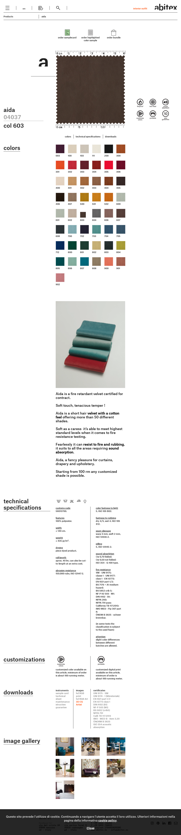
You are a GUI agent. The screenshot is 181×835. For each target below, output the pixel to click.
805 (58, 268)
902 (58, 284)
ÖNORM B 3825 (101, 721)
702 (82, 236)
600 (118, 203)
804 (118, 252)
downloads (110, 136)
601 (57, 220)
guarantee (61, 707)
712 (57, 252)
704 (106, 236)
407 (70, 203)
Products (8, 16)
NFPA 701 (98, 713)
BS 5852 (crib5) (101, 710)
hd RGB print (80, 694)
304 (94, 171)
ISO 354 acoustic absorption (102, 726)
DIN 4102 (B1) (100, 704)
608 (58, 236)
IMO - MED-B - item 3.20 (106, 718)
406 (58, 203)
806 (70, 268)
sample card (62, 693)
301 (57, 171)
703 (94, 236)
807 (82, 268)
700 (70, 236)
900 (106, 268)
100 (70, 155)
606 (106, 220)
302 (70, 171)
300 (118, 155)
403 (94, 187)
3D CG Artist (79, 703)
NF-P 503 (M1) (100, 707)
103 (82, 155)
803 (106, 252)
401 (70, 187)
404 (106, 187)
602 (70, 220)
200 (106, 155)
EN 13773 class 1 (101, 701)
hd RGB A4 (82, 698)
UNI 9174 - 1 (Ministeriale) (106, 696)
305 (106, 171)
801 (82, 252)
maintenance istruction (63, 703)
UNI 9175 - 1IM (100, 693)
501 (94, 203)
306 (118, 171)
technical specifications (88, 136)
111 (93, 155)
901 (118, 268)
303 (82, 171)
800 (70, 252)
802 (94, 252)
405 (118, 187)
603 (82, 220)
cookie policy (107, 820)
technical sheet (60, 697)
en (24, 8)
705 (118, 236)
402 (82, 187)
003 (58, 155)
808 (94, 268)
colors (68, 136)
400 (58, 187)
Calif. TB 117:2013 (102, 715)
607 (118, 220)
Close (90, 828)
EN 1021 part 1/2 (101, 698)
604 (94, 220)
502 (106, 203)
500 (82, 203)
